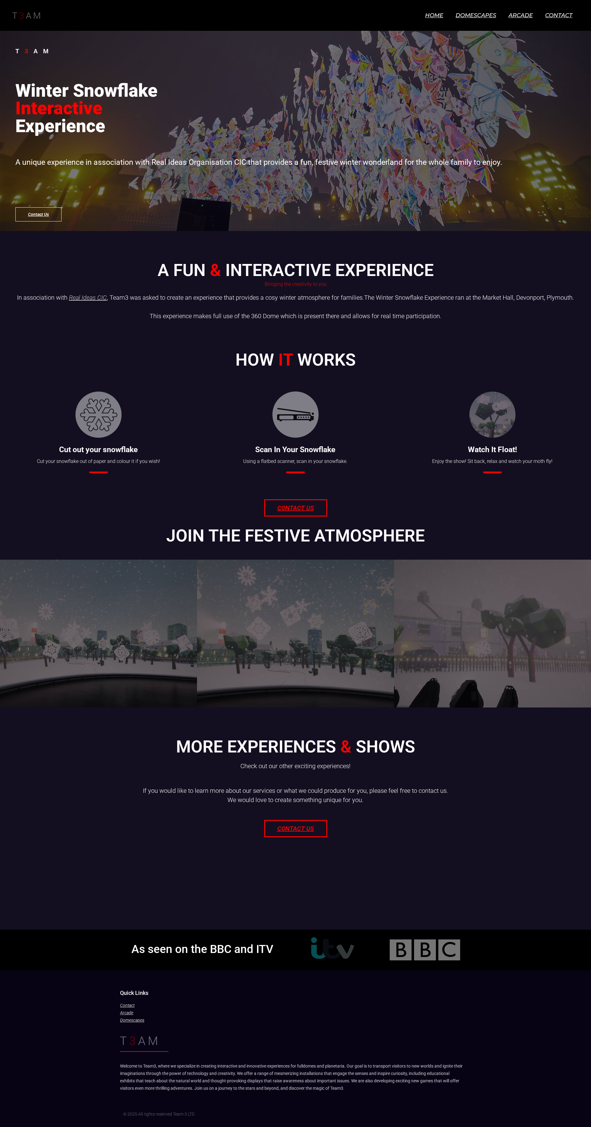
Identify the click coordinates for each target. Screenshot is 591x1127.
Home (434, 15)
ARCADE (521, 15)
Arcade (126, 1012)
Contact (559, 15)
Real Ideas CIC (88, 297)
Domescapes (476, 15)
